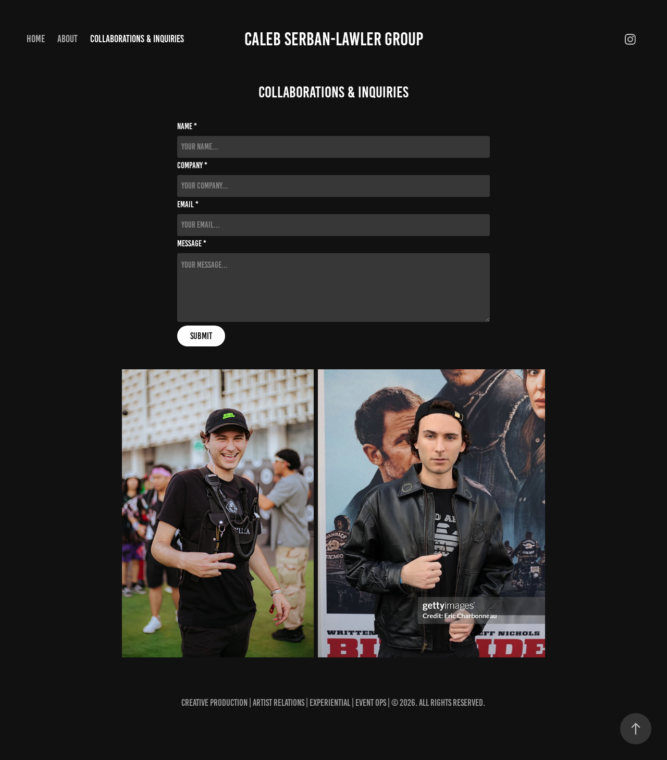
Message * (191, 244)
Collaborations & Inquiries (137, 38)
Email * (188, 205)
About (67, 38)
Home (36, 38)
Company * (192, 165)
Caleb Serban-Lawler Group (333, 39)
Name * (187, 126)
